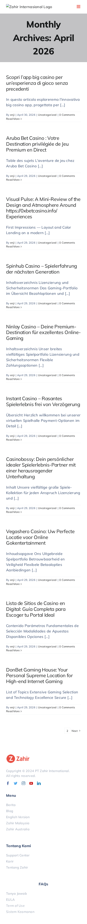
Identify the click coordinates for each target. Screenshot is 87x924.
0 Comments (67, 114)
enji (12, 114)
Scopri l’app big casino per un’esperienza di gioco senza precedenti (37, 83)
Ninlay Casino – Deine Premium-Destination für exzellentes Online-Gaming (43, 332)
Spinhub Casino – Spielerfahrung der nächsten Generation (41, 269)
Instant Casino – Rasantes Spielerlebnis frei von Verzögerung (43, 401)
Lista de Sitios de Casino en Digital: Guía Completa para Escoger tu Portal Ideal (35, 609)
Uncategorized (47, 114)
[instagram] (23, 783)
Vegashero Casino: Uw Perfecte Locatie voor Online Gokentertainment (40, 537)
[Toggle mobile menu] (79, 6)
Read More (13, 118)
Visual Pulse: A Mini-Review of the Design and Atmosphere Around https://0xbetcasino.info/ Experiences (43, 208)
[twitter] (15, 783)
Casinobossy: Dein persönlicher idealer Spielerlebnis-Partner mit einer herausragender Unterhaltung (41, 468)
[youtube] (31, 783)
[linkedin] (39, 783)
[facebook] (8, 783)
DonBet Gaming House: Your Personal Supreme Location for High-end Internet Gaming (39, 675)
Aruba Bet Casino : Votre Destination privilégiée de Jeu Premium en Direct (37, 144)
